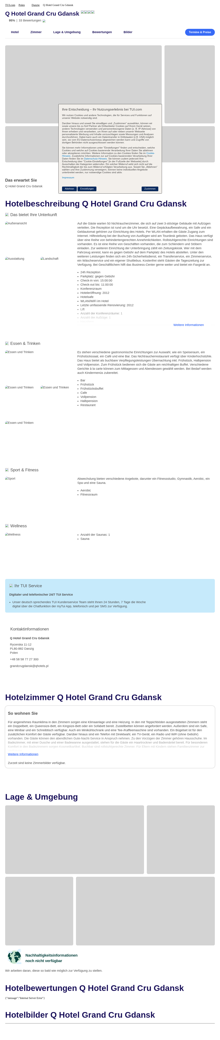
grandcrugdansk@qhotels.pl (29, 666)
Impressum (68, 177)
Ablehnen (69, 188)
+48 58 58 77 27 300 (24, 659)
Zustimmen (150, 188)
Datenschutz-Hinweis (95, 158)
